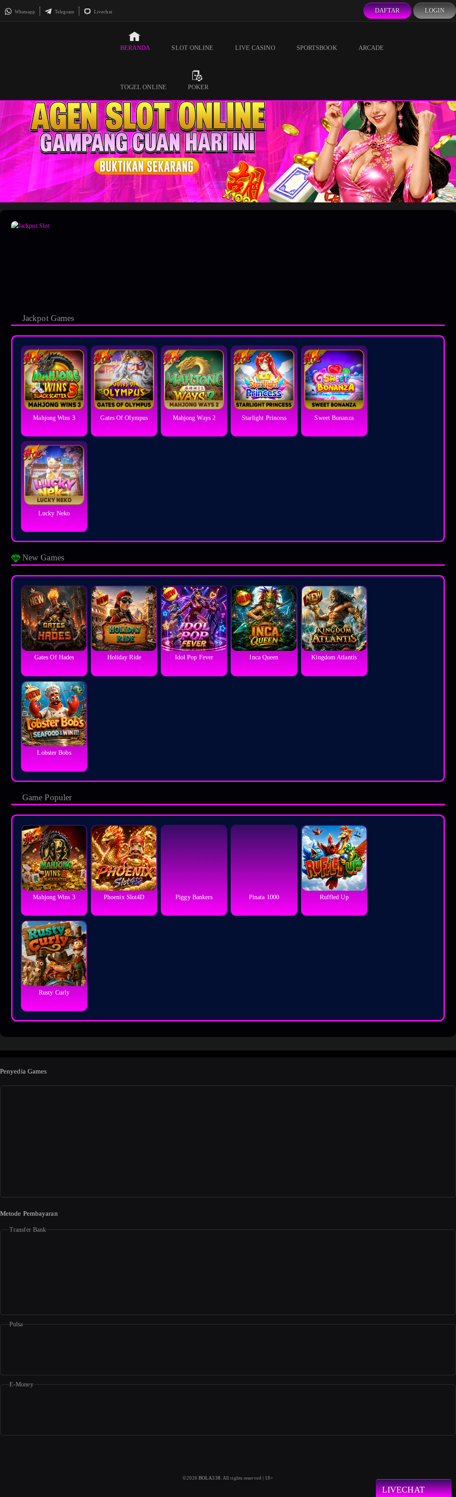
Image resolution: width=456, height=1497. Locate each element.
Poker (198, 87)
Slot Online (192, 48)
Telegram (63, 11)
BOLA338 (209, 1478)
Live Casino (255, 48)
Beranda (135, 48)
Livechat (102, 11)
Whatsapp (24, 11)
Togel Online (143, 87)
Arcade (371, 48)
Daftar (387, 10)
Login (435, 10)
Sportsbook (317, 48)
